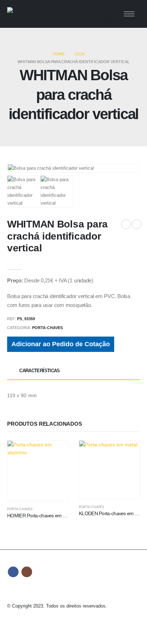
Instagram (26, 572)
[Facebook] (96, 14)
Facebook (13, 572)
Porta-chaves (47, 328)
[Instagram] (108, 14)
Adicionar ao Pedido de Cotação (60, 344)
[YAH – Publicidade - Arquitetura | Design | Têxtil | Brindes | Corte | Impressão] (26, 14)
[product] (37, 471)
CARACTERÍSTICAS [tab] (39, 370)
